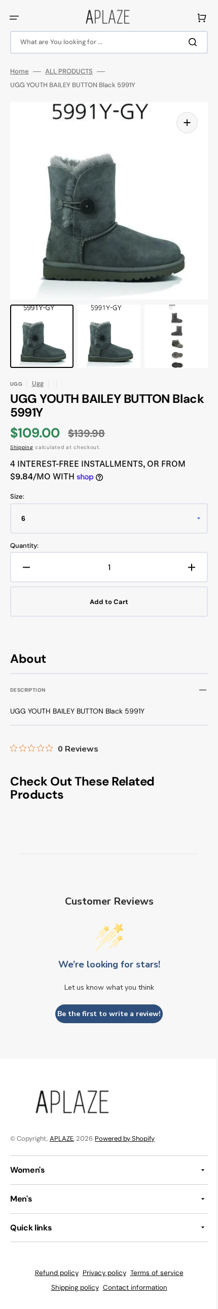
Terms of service (152, 1272)
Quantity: (24, 546)
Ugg (38, 383)
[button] (14, 18)
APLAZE (62, 1138)
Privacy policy (100, 1272)
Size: (17, 497)
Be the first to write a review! (105, 1014)
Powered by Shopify (125, 1138)
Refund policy (53, 1272)
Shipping (21, 447)
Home (19, 71)
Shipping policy (71, 1287)
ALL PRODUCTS (69, 71)
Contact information (131, 1287)
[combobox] (105, 42)
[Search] (187, 42)
